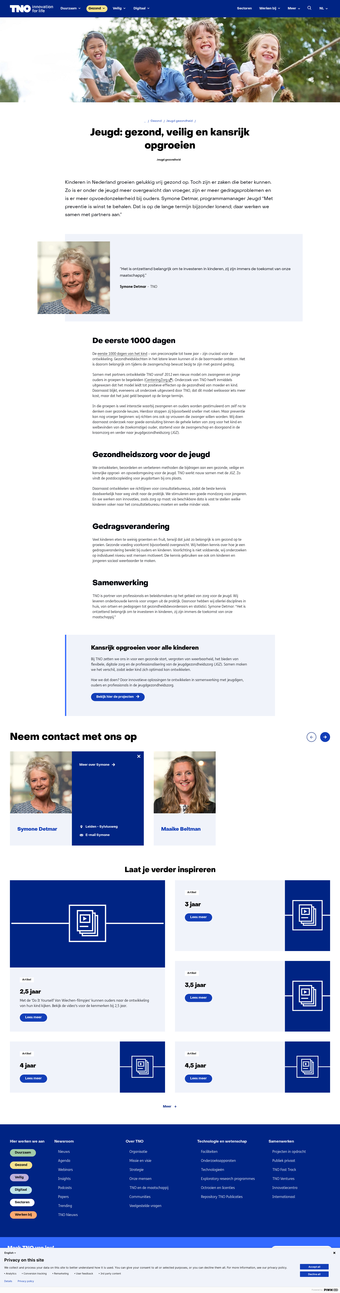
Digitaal (140, 8)
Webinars (65, 1170)
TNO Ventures (283, 1179)
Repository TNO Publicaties (222, 1197)
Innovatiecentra (285, 1188)
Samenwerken (281, 1141)
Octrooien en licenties (218, 1188)
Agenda (64, 1161)
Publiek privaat (283, 1161)
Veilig (117, 8)
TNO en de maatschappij (148, 1188)
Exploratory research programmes (228, 1179)
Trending (65, 1206)
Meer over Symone (94, 764)
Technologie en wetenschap (222, 1141)
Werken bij (267, 8)
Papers (63, 1197)
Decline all (314, 1274)
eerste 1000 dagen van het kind (122, 354)
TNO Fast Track (284, 1170)
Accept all (314, 1266)
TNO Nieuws (68, 1215)
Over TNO (134, 1141)
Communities (140, 1197)
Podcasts (65, 1188)
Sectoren (244, 8)
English (9, 1252)
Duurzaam (69, 8)
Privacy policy (26, 1281)
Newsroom (64, 1141)
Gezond (95, 8)
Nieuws (64, 1152)
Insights (64, 1179)
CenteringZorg (157, 380)
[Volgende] (325, 737)
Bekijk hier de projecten (115, 696)
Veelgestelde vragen (145, 1206)
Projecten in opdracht (289, 1152)
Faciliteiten (209, 1152)
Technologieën (212, 1170)
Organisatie (138, 1152)
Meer (292, 8)
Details (8, 1281)
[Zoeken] (309, 8)
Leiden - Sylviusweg (102, 826)
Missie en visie (140, 1161)
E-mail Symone (98, 835)
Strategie (136, 1170)
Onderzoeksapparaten (218, 1161)
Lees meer (33, 1019)
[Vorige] (311, 737)
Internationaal (283, 1197)
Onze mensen (140, 1179)
